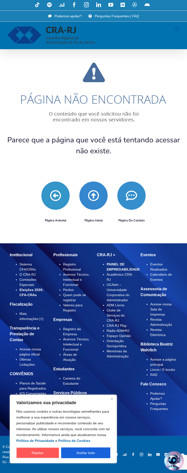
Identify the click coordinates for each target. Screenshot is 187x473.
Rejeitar (38, 453)
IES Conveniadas (32, 393)
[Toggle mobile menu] (177, 29)
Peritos (68, 290)
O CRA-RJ (27, 274)
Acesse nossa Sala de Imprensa (161, 309)
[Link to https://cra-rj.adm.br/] (93, 195)
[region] (63, 429)
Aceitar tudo (85, 453)
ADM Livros (115, 305)
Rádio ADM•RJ (118, 331)
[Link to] (55, 195)
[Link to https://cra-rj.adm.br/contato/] (131, 195)
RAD (153, 375)
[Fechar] (112, 399)
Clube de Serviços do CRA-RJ (116, 315)
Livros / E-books (162, 370)
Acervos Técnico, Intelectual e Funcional (76, 280)
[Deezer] (125, 454)
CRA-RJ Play (117, 325)
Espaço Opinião (119, 336)
